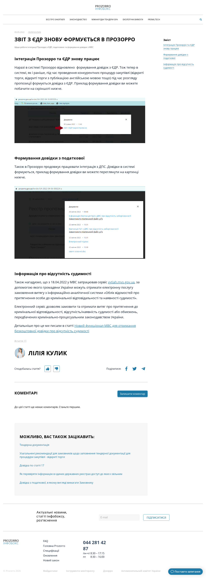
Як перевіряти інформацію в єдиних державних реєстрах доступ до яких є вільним (71, 474)
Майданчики (50, 570)
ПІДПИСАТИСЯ (156, 517)
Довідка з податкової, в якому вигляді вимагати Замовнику (56, 482)
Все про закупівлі (55, 19)
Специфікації (51, 550)
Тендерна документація (34, 445)
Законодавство (78, 19)
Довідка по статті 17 (32, 465)
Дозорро (108, 570)
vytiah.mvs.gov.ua (121, 282)
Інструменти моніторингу (80, 570)
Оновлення (50, 555)
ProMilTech (154, 19)
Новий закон (51, 560)
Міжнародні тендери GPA (105, 19)
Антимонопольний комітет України (140, 570)
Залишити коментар (132, 394)
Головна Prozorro (54, 546)
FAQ (45, 541)
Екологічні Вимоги (133, 19)
